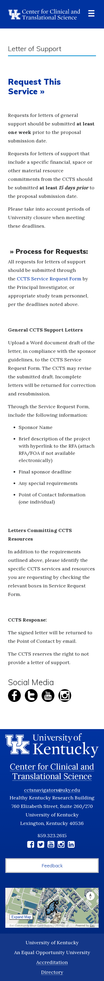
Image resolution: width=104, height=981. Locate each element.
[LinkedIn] (71, 845)
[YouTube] (51, 845)
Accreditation (52, 962)
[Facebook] (31, 845)
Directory (52, 972)
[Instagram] (61, 845)
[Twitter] (41, 845)
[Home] (44, 14)
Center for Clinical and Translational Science (52, 771)
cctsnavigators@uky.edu (52, 790)
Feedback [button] (52, 866)
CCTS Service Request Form (49, 279)
